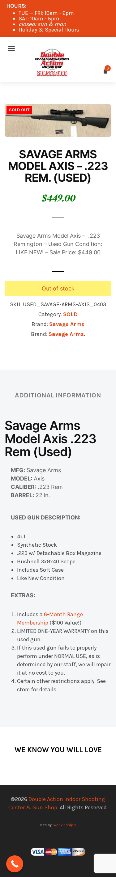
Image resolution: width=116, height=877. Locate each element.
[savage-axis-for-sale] (58, 120)
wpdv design (65, 824)
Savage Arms (66, 324)
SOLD (70, 314)
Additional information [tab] (58, 395)
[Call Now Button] (14, 863)
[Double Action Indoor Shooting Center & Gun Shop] (58, 48)
